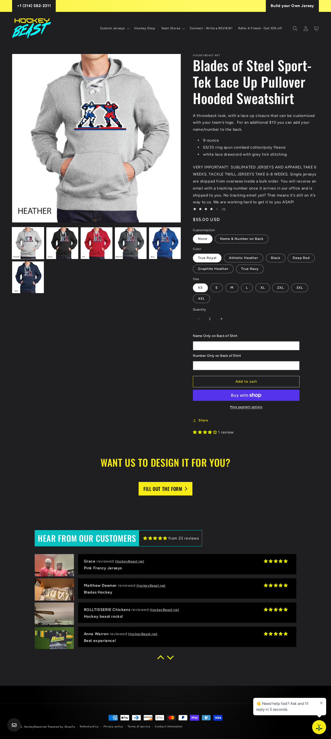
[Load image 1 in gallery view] (28, 243)
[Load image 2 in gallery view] (62, 243)
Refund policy (89, 726)
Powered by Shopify (61, 726)
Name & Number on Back (241, 239)
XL (262, 288)
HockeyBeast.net (35, 726)
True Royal (207, 258)
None (202, 239)
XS (200, 288)
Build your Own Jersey (292, 5)
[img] (155, 538)
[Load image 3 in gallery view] (96, 243)
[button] (114, 28)
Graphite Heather (213, 269)
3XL (299, 288)
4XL (201, 299)
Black (275, 258)
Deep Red (301, 258)
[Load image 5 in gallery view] (165, 243)
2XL (280, 288)
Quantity (199, 309)
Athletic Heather (243, 258)
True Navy (250, 269)
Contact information (168, 726)
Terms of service (139, 726)
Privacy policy (113, 726)
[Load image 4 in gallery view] (131, 243)
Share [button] (203, 420)
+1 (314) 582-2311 (34, 5)
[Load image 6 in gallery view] (28, 277)
